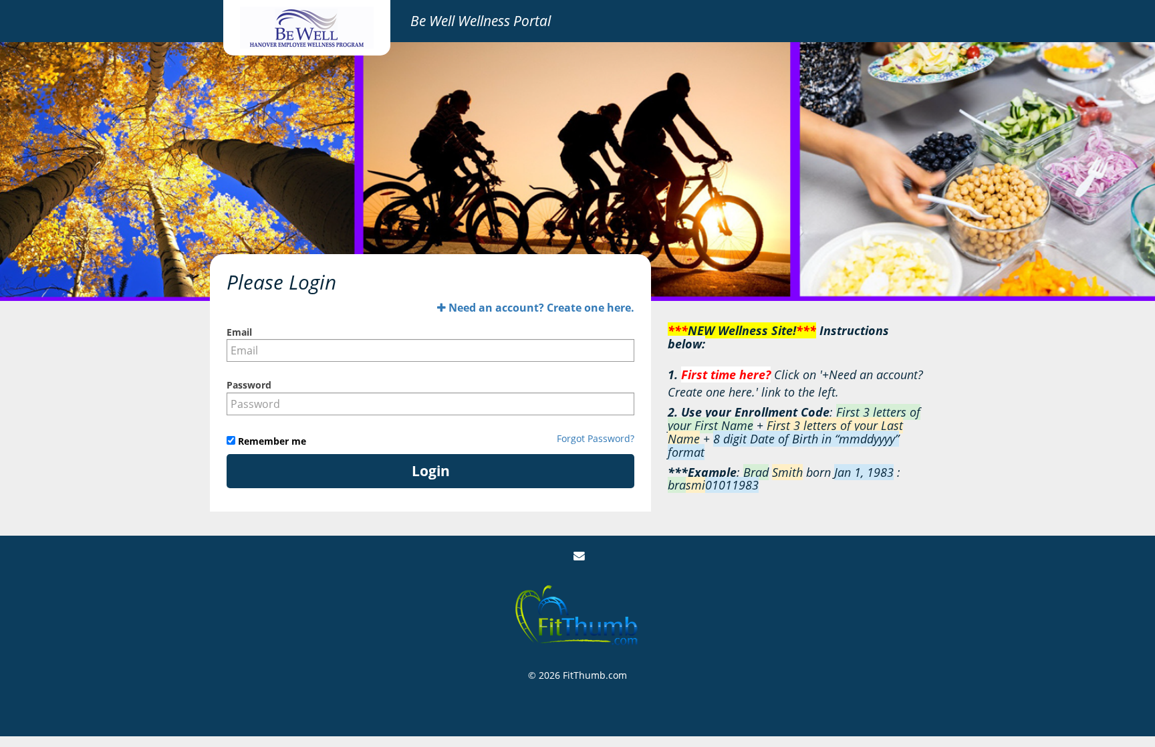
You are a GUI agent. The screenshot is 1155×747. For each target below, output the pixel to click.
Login (431, 470)
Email (239, 332)
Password (249, 385)
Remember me (270, 441)
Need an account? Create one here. (540, 307)
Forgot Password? (595, 438)
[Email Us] (579, 556)
